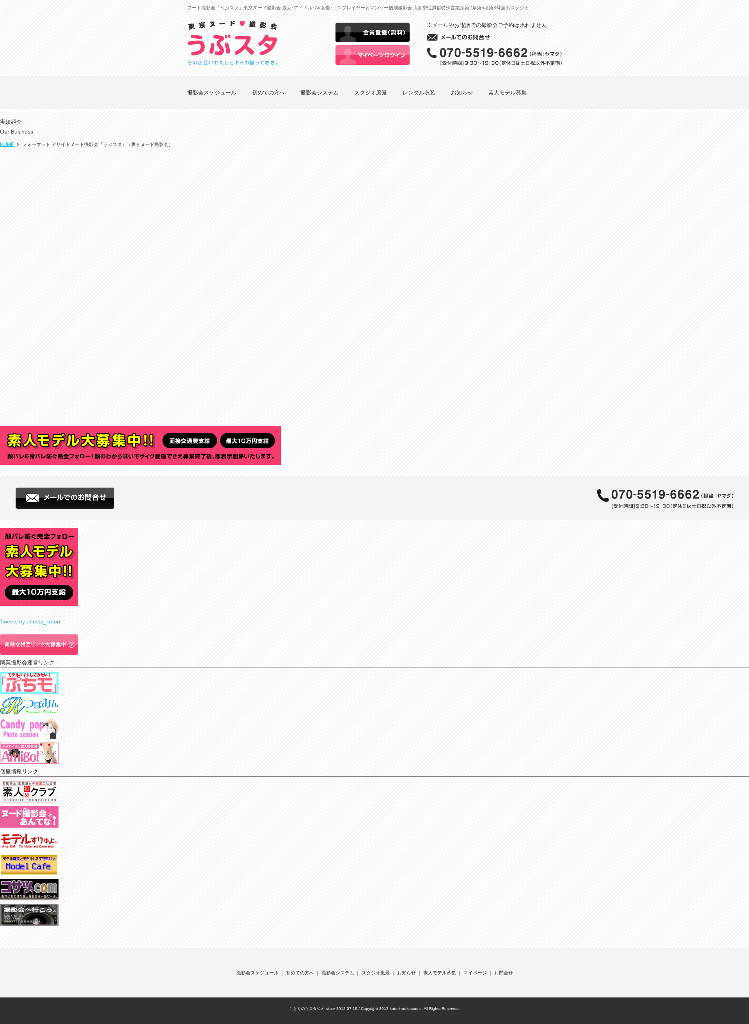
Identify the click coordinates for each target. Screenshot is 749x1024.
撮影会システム (319, 92)
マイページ (475, 973)
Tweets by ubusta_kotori (30, 621)
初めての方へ (268, 92)
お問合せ (503, 973)
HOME (7, 144)
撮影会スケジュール (211, 92)
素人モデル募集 (507, 92)
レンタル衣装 (419, 92)
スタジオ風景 (370, 92)
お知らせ (462, 92)
